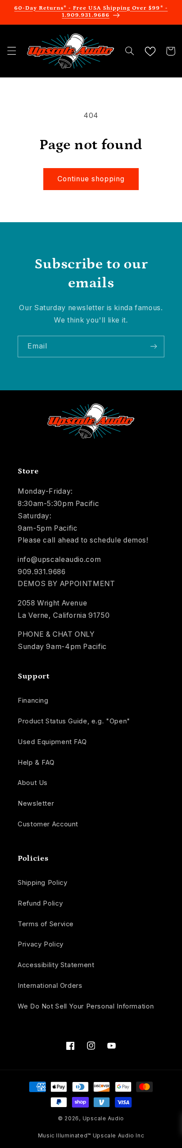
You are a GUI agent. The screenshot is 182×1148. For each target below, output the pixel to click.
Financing (33, 700)
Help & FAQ (36, 763)
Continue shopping (91, 179)
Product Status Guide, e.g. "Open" (74, 721)
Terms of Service (46, 924)
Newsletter (36, 803)
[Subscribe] (154, 346)
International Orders (50, 986)
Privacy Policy (41, 944)
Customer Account (48, 824)
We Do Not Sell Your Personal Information (86, 1006)
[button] (11, 51)
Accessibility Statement (56, 965)
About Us (33, 783)
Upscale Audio (104, 1118)
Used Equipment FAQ (52, 742)
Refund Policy (40, 903)
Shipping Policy (42, 883)
